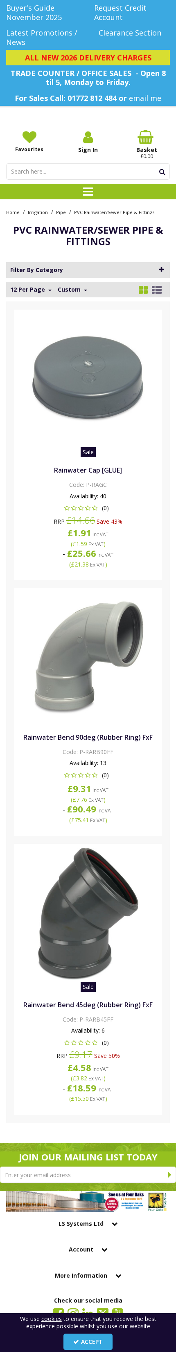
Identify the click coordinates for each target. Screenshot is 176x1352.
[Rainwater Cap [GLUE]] (88, 379)
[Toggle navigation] (88, 191)
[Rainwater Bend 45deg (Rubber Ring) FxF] (88, 913)
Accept (92, 1341)
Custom (70, 289)
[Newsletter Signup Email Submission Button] (169, 1175)
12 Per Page (28, 289)
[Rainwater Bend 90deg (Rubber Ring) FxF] (88, 657)
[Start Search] (162, 171)
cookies (51, 1319)
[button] (88, 508)
